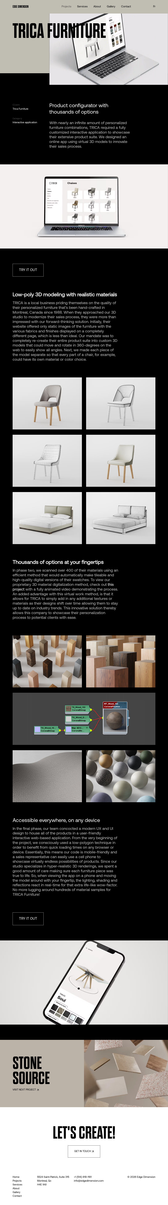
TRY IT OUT (28, 270)
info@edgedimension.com (89, 1181)
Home (16, 1177)
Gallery (16, 1192)
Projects (17, 1181)
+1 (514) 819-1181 (83, 1177)
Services (17, 1185)
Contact (17, 1196)
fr (154, 6)
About (16, 1188)
